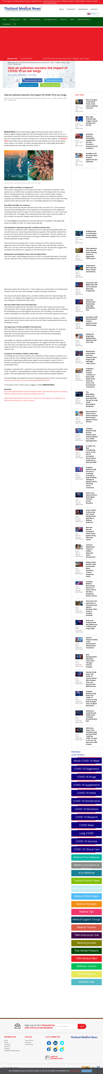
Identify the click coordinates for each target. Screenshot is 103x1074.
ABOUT (61, 9)
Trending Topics (15, 19)
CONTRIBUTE (71, 9)
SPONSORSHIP (83, 9)
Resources (63, 19)
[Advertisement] (51, 41)
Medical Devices (35, 19)
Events (72, 19)
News (4, 19)
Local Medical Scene (50, 19)
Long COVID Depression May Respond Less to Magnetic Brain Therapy (51, 58)
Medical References (83, 19)
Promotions (6, 24)
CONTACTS (94, 9)
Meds (25, 19)
